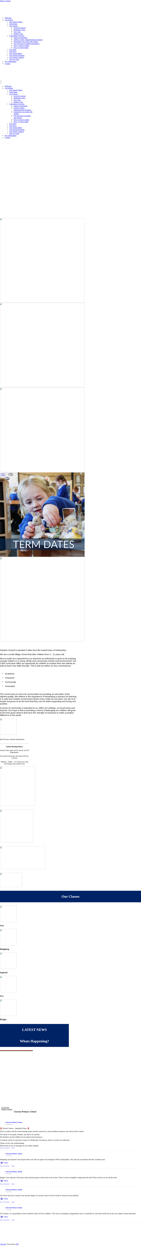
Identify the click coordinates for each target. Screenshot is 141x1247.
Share (13, 1148)
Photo (6, 1163)
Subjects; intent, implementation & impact (28, 40)
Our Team (12, 50)
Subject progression (20, 38)
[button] (70, 209)
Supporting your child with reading (26, 42)
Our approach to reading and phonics (26, 44)
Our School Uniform (16, 57)
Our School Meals (15, 53)
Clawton (3, 1244)
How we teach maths (21, 48)
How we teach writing (21, 46)
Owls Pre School (19, 28)
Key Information (10, 61)
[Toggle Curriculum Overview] (38, 104)
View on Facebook (4, 1148)
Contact (7, 64)
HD (17, 1244)
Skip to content (5, 1)
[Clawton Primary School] (7, 1108)
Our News (13, 51)
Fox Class (17, 32)
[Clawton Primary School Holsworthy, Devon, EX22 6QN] (6, 14)
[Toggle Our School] (38, 88)
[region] (70, 178)
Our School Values (15, 22)
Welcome (8, 18)
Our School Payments (16, 55)
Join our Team (14, 59)
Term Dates (13, 24)
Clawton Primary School (14, 1122)
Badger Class (18, 34)
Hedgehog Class (19, 30)
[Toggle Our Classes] (38, 94)
